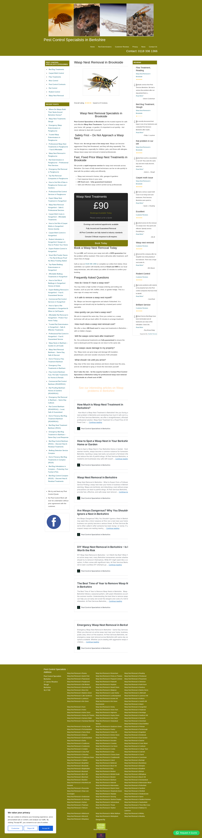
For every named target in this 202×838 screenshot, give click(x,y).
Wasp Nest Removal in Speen (133, 796)
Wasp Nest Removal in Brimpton (134, 766)
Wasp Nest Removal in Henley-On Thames (80, 715)
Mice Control (53, 81)
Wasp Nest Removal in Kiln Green (78, 701)
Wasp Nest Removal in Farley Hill (106, 732)
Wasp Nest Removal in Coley (105, 751)
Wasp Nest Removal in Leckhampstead (108, 695)
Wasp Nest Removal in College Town (136, 749)
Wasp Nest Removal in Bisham (134, 771)
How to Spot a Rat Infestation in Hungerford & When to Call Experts (58, 308)
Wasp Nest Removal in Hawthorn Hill (136, 715)
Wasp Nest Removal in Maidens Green (79, 693)
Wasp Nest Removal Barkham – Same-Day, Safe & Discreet (56, 352)
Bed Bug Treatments (56, 69)
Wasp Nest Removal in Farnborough (136, 729)
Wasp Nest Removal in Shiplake (106, 794)
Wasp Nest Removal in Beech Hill (135, 777)
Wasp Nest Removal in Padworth (106, 681)
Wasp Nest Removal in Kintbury (134, 698)
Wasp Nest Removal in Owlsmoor (135, 681)
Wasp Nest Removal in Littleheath (135, 693)
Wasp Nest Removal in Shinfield (134, 791)
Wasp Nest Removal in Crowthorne (78, 743)
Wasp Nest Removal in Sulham (77, 802)
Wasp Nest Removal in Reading (134, 673)
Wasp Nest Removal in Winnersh (77, 816)
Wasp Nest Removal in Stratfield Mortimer (137, 799)
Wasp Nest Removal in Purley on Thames (109, 676)
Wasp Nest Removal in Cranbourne (78, 746)
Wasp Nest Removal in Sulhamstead (107, 802)
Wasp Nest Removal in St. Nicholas (78, 799)
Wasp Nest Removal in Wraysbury (78, 819)
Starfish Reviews (152, 334)
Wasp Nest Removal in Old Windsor (78, 684)
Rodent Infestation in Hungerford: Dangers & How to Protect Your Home (58, 242)
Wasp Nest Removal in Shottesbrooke (136, 794)
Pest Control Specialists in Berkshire (74, 40)
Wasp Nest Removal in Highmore (106, 712)
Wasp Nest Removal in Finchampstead (79, 729)
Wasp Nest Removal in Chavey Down (108, 754)
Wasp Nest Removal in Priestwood (135, 676)
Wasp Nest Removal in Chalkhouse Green (80, 757)
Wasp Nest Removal (56, 95)
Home (92, 47)
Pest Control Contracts (57, 84)
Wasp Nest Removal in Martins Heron (136, 690)
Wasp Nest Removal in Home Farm (107, 709)
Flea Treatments (55, 77)
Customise (15, 828)
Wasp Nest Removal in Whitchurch (78, 813)
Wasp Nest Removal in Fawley (105, 729)
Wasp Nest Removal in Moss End (77, 690)
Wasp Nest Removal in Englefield (135, 732)
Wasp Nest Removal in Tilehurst (77, 808)
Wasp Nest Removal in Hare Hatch (107, 718)
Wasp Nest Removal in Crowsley (106, 743)
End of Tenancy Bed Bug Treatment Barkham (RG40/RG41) (57, 418)
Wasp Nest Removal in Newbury (134, 687)
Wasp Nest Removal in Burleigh (134, 760)
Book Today (101, 243)
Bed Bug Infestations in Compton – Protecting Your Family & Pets (58, 469)
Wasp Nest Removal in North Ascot (135, 684)
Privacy (135, 47)
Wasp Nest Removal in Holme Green (78, 712)
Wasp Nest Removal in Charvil (134, 754)
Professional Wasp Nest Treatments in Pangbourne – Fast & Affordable (58, 146)
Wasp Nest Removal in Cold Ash (134, 751)
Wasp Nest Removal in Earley (76, 740)
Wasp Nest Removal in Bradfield (134, 768)
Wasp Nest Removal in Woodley (134, 816)
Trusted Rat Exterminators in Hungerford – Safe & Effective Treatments (58, 327)
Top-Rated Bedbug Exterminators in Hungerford (55, 267)
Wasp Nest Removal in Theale (105, 805)
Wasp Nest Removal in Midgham (106, 690)
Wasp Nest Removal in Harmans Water (79, 718)
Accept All (45, 828)
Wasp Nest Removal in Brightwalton (78, 768)
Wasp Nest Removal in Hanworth (134, 718)
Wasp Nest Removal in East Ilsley (106, 737)
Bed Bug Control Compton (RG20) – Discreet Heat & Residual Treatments (58, 478)
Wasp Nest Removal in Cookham (134, 746)
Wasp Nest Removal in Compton (77, 749)
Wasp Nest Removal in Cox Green (106, 746)
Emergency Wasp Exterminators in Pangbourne (55, 128)
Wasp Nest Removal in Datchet (134, 740)
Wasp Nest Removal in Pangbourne (78, 681)
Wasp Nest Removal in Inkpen (134, 704)
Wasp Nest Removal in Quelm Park (78, 676)
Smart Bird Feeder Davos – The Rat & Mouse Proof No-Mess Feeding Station (58, 258)
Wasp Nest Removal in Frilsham (134, 726)
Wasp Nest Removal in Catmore (77, 760)
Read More (139, 96)
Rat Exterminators (105, 47)
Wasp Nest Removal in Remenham (107, 673)
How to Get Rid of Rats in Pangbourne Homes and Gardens (57, 185)
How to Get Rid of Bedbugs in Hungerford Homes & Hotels (56, 283)
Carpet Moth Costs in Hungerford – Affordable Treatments (57, 217)
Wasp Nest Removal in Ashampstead (136, 780)
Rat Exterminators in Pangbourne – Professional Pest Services (58, 162)
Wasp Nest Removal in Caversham (135, 757)
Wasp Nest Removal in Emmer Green (107, 735)
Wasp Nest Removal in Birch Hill (77, 774)
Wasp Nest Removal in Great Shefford (136, 723)
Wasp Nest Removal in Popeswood (78, 679)
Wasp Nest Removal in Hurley (105, 707)
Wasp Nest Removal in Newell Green (107, 687)
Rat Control (53, 88)
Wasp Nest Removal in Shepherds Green (109, 791)
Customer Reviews (122, 47)
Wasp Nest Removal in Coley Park (78, 751)
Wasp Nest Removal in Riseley (77, 673)
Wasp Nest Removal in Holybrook (135, 709)
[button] (186, 833)
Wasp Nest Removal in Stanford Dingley (108, 799)
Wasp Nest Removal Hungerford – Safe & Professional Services (56, 207)
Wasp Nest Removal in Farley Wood (78, 732)
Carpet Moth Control (56, 73)
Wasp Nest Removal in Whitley (134, 813)
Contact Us (153, 47)
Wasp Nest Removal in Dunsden (106, 740)
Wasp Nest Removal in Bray (105, 768)
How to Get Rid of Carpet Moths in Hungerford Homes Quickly (57, 226)
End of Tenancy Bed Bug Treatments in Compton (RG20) (57, 460)
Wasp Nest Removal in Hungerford (135, 707)
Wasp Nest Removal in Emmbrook (135, 735)
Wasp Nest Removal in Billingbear (135, 774)
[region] (30, 821)
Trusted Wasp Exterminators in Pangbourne (54, 137)
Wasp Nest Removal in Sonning (106, 796)
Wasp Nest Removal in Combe (105, 749)
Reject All (30, 828)
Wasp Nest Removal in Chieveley (77, 754)
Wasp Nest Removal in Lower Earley (107, 693)
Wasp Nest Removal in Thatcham (77, 805)
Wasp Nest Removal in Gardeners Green (109, 726)
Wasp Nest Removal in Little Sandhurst (79, 695)
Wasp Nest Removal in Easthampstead (79, 737)
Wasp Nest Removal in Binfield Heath (108, 774)
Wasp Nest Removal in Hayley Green (107, 715)
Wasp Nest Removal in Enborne (77, 735)
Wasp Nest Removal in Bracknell (77, 771)
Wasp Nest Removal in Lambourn (77, 698)
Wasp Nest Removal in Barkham (106, 780)
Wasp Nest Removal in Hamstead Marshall (80, 721)
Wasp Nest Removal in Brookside (77, 766)
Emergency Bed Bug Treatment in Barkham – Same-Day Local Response (58, 434)
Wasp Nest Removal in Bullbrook (106, 763)
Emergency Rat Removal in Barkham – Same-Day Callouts (57, 400)
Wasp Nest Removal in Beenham (77, 777)
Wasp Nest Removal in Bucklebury (135, 763)
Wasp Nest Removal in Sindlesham (78, 796)
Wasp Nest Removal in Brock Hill (106, 766)
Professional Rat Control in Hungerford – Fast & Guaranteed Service (58, 336)
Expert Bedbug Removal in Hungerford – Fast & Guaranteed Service (58, 292)
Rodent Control (54, 92)
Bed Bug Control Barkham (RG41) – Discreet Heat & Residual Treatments (58, 444)
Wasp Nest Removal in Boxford (105, 771)
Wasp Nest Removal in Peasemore (135, 679)
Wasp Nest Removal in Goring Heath (78, 726)
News (143, 47)
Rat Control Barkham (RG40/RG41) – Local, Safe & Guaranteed (56, 409)
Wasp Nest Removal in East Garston (135, 737)
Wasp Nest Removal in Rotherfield (135, 785)
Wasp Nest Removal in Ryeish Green (107, 788)
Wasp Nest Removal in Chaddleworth (108, 757)
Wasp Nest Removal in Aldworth (106, 782)
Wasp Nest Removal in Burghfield (77, 763)
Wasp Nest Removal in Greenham (135, 721)
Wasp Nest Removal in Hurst (76, 707)
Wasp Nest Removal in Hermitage (135, 712)
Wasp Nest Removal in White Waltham (108, 813)
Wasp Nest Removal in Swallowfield (135, 802)
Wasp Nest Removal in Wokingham (107, 816)
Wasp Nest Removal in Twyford (105, 808)
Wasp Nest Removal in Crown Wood (136, 743)
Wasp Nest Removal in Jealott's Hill (135, 701)
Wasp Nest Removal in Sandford (134, 788)
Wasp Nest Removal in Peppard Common (109, 679)
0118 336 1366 (91, 264)
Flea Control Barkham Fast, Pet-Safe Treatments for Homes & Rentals (58, 374)
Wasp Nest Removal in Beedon (106, 777)
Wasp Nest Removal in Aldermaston (107, 785)
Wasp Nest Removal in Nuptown (106, 684)
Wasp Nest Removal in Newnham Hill (79, 687)
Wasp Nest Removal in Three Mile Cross (137, 805)
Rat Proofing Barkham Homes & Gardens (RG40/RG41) (56, 390)
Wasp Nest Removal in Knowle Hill (107, 698)
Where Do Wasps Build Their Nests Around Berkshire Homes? (57, 112)
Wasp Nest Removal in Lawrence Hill (136, 695)
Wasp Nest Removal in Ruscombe (78, 788)
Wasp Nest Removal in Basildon (77, 780)
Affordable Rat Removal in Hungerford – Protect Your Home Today (58, 317)
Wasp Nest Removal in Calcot (105, 760)
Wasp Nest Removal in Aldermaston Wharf (137, 782)
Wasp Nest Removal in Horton (76, 709)
